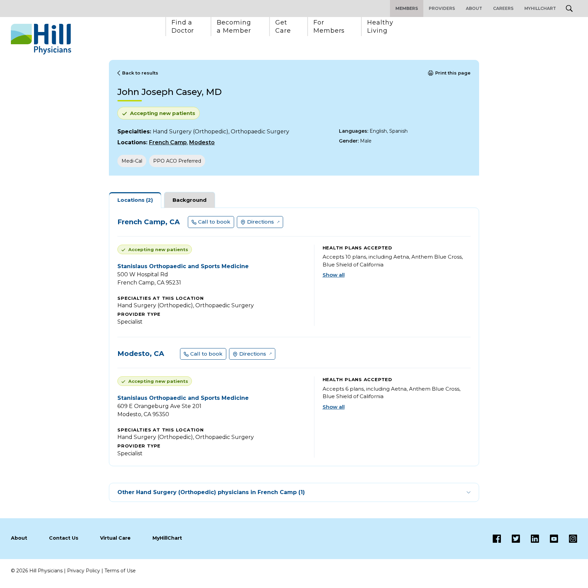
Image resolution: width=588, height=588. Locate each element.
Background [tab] (190, 200)
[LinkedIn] (529, 539)
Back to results (140, 73)
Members (406, 8)
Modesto (202, 142)
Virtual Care (115, 538)
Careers (503, 8)
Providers (442, 8)
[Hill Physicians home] (41, 39)
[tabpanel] (294, 337)
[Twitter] (510, 539)
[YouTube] (548, 539)
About (474, 8)
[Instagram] (567, 539)
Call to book (214, 221)
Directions (260, 221)
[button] (183, 26)
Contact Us (63, 538)
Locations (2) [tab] (135, 200)
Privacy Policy (83, 571)
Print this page (453, 73)
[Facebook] (497, 539)
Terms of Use (120, 571)
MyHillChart (540, 8)
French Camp (168, 142)
